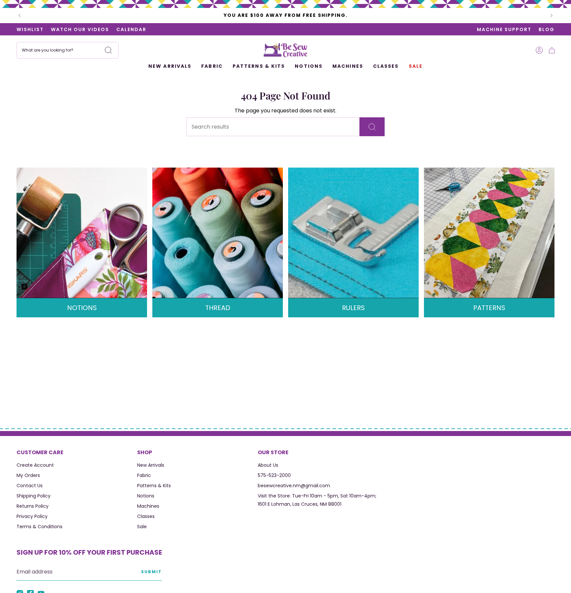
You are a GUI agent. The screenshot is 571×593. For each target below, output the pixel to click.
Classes (146, 516)
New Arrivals (150, 465)
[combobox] (67, 50)
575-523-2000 (274, 475)
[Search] (108, 50)
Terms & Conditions (39, 526)
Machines (148, 506)
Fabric (144, 475)
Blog (546, 29)
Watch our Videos (80, 29)
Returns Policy (33, 506)
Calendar (131, 29)
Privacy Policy (32, 516)
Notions (145, 496)
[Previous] (19, 16)
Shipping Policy (34, 496)
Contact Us (30, 485)
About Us (268, 465)
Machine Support (504, 29)
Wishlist (30, 29)
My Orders (28, 475)
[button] (212, 66)
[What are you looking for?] (372, 126)
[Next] (551, 16)
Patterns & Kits (154, 485)
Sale (142, 526)
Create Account (35, 465)
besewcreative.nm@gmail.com (294, 485)
